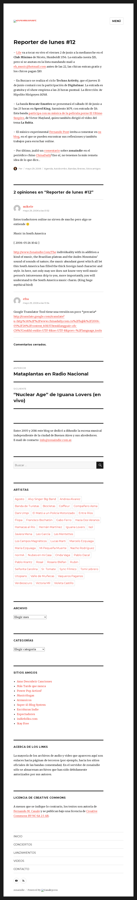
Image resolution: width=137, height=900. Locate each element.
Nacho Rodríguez (82, 548)
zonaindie (19, 890)
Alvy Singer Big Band (42, 499)
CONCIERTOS (23, 844)
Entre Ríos (86, 513)
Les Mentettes (63, 534)
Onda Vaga (62, 555)
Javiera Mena (23, 534)
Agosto (19, 499)
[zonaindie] (25, 21)
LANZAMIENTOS (25, 852)
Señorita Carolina (26, 569)
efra (26, 299)
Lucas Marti (58, 541)
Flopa (18, 520)
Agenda (48, 168)
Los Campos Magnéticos (31, 541)
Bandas (72, 168)
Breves (81, 168)
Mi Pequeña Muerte (52, 548)
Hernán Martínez (50, 527)
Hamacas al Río (25, 527)
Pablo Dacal (82, 555)
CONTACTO (21, 869)
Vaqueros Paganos (70, 576)
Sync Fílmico (68, 569)
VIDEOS (19, 860)
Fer (20, 168)
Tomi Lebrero (89, 569)
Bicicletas (49, 506)
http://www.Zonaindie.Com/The (35, 252)
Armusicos (24, 700)
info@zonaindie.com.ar (55, 440)
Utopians (21, 576)
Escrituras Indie (28, 709)
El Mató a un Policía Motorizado (54, 513)
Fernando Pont (59, 132)
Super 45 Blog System (31, 704)
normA (19, 555)
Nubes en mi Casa (39, 555)
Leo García (43, 534)
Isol (91, 527)
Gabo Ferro (64, 520)
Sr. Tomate (48, 569)
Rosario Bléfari (56, 562)
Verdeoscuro (23, 583)
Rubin (74, 562)
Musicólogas (25, 695)
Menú (116, 21)
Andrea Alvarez (70, 499)
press (51, 890)
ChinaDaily (43, 155)
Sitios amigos (93, 168)
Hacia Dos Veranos (87, 520)
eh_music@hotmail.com (30, 66)
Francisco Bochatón (39, 520)
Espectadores (26, 714)
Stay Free (23, 723)
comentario (52, 150)
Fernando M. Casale (27, 811)
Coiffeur (64, 506)
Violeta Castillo (64, 583)
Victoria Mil (43, 583)
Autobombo (60, 168)
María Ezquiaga (25, 548)
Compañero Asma (85, 506)
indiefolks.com (27, 718)
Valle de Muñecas (42, 576)
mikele (28, 206)
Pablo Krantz (23, 562)
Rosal (39, 562)
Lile (18, 52)
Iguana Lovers (75, 527)
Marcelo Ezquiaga (82, 541)
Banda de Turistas (27, 506)
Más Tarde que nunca (31, 686)
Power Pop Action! (29, 690)
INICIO (18, 836)
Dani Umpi (22, 513)
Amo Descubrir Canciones (34, 681)
